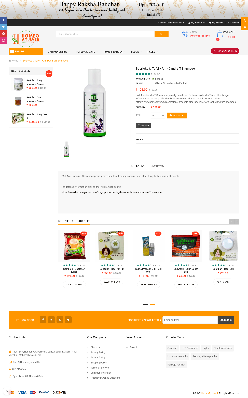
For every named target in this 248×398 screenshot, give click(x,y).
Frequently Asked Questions (105, 377)
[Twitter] (3, 27)
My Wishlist (217, 23)
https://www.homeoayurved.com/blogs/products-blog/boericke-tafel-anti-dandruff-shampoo (112, 192)
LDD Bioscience (190, 348)
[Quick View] (62, 246)
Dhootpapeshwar (223, 348)
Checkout (234, 23)
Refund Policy (98, 357)
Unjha (206, 348)
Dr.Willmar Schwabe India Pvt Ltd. (169, 83)
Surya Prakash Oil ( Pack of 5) (148, 270)
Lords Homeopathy (178, 356)
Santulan (172, 348)
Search (133, 347)
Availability (143, 79)
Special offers (227, 50)
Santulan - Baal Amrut (111, 269)
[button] (143, 73)
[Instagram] (3, 40)
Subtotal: (141, 107)
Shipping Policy (99, 362)
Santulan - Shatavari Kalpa (74, 270)
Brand (139, 83)
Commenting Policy (101, 372)
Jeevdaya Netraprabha (204, 356)
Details (137, 165)
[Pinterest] (3, 33)
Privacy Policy (98, 352)
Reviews (156, 165)
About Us (95, 347)
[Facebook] (3, 20)
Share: (139, 139)
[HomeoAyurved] (124, 9)
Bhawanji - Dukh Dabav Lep (186, 270)
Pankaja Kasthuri (176, 364)
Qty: (138, 115)
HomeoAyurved (209, 393)
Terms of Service (100, 367)
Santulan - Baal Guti (223, 269)
